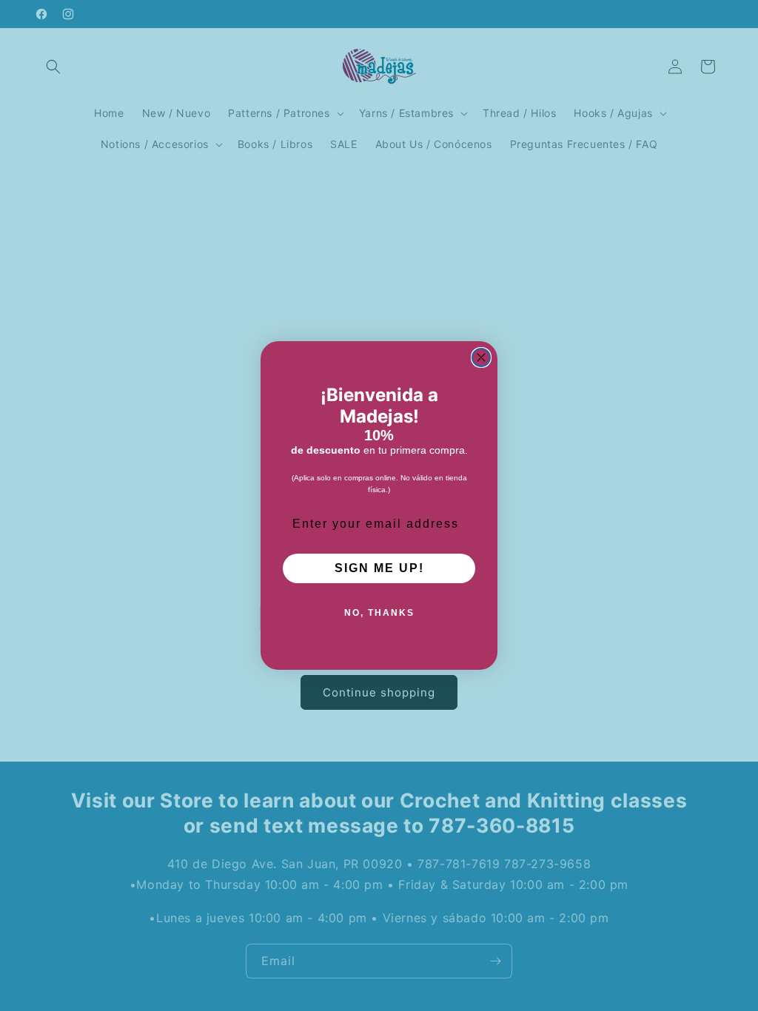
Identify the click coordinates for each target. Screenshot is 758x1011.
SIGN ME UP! (379, 568)
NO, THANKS (379, 613)
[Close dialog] (481, 357)
